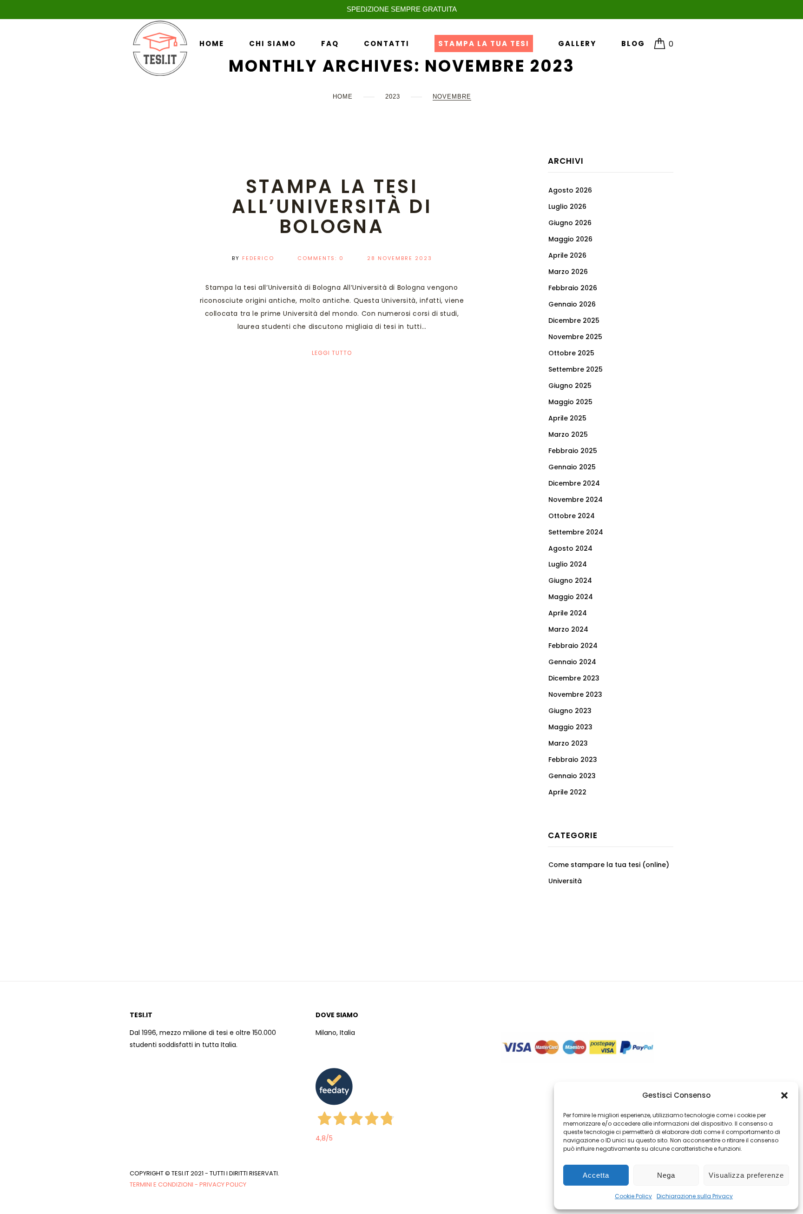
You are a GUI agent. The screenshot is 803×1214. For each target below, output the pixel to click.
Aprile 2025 (567, 418)
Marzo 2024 (568, 629)
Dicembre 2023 (573, 678)
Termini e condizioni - (164, 1184)
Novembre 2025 (575, 336)
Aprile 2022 (567, 792)
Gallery (577, 43)
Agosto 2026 (570, 190)
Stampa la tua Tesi (483, 43)
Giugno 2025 (570, 385)
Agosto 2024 (570, 548)
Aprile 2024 (567, 613)
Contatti (386, 43)
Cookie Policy (633, 1196)
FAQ (330, 43)
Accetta (596, 1175)
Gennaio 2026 (572, 304)
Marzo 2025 (568, 434)
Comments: (320, 258)
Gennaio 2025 (572, 467)
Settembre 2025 (575, 369)
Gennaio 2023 (572, 775)
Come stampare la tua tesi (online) (608, 864)
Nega (666, 1175)
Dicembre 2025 (573, 320)
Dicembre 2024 (574, 483)
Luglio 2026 (567, 206)
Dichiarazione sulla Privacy (695, 1196)
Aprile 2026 (567, 255)
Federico (258, 258)
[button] (784, 1095)
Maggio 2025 (570, 402)
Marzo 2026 (568, 271)
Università (565, 881)
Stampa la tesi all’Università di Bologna (332, 206)
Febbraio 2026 (572, 288)
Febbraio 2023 (572, 759)
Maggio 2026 (570, 239)
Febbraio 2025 (572, 450)
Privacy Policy (222, 1184)
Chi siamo (272, 43)
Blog (633, 43)
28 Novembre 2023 (399, 258)
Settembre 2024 (575, 532)
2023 (392, 96)
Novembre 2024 (575, 499)
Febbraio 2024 (573, 645)
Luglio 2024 (567, 564)
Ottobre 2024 (571, 515)
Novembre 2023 (575, 694)
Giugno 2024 (570, 580)
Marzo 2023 (568, 743)
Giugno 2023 (570, 710)
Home (211, 43)
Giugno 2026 (570, 222)
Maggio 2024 (570, 596)
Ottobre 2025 (571, 353)
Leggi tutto (332, 353)
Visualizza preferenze (746, 1175)
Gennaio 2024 (572, 662)
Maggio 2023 (570, 727)
